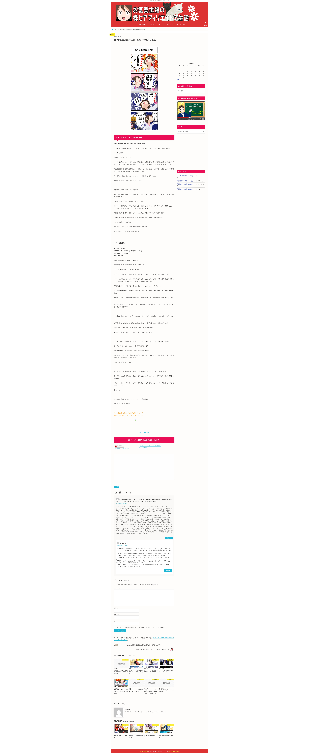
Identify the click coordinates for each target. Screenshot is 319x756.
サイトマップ (170, 24)
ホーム (134, 24)
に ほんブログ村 (144, 433)
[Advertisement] (129, 466)
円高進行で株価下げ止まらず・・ (186, 176)
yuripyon (128, 709)
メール (116, 614)
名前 (116, 608)
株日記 (117, 487)
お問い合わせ (161, 24)
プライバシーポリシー (181, 24)
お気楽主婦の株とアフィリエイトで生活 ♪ (158, 751)
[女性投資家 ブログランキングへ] (119, 446)
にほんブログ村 (143, 447)
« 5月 (178, 79)
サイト (115, 621)
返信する (169, 538)
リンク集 (152, 24)
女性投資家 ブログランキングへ (122, 448)
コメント (117, 588)
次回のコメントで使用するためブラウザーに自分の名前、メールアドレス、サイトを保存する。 (140, 627)
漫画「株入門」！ (143, 24)
